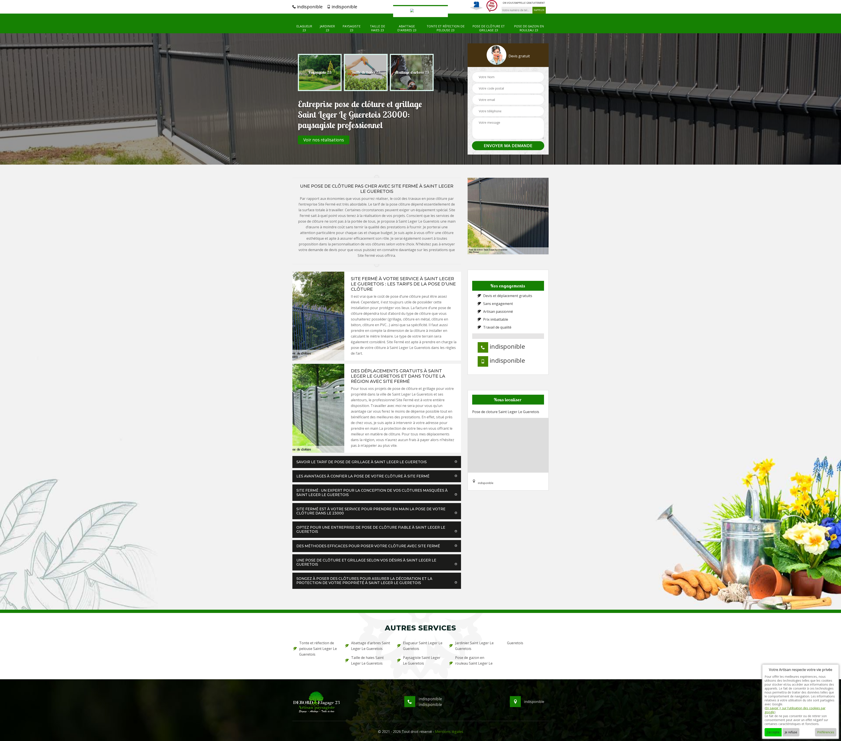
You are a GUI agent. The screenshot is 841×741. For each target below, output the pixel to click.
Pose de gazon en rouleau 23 (529, 28)
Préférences (825, 732)
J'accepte (773, 732)
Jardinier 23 (327, 28)
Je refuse (791, 732)
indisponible (309, 7)
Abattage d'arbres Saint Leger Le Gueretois (370, 646)
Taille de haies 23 (377, 28)
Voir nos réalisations (323, 140)
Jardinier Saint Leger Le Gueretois (474, 646)
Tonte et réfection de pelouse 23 (446, 28)
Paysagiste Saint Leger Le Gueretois (421, 660)
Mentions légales (449, 731)
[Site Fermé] (420, 11)
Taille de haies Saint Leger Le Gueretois (367, 660)
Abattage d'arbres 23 (406, 28)
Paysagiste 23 (351, 28)
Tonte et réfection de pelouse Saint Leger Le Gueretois (318, 649)
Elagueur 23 (304, 28)
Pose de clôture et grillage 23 (488, 28)
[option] (320, 72)
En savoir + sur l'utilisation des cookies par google (795, 710)
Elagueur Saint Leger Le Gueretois (422, 646)
